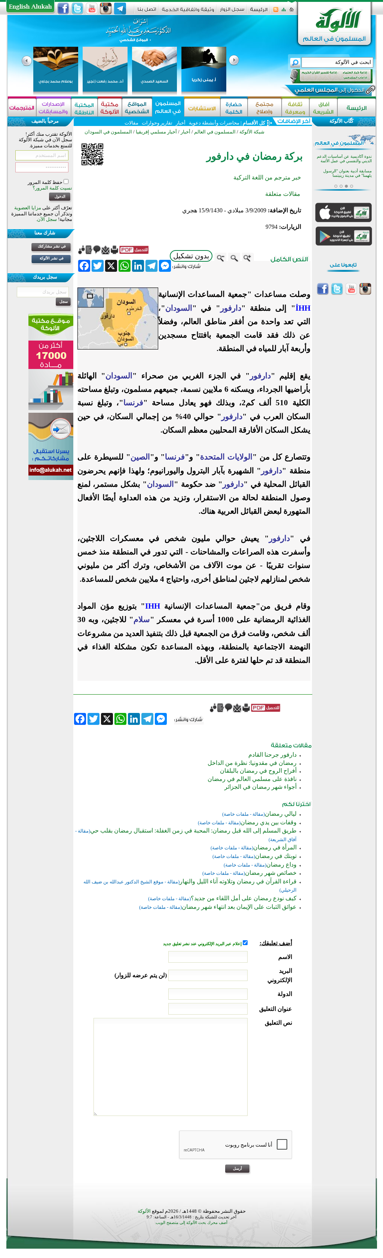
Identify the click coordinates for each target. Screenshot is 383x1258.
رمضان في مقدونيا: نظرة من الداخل (252, 763)
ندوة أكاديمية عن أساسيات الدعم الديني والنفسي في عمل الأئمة (344, 158)
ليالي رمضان (281, 814)
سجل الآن (47, 219)
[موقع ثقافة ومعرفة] (295, 107)
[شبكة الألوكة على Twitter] (77, 9)
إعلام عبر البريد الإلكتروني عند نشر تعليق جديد (203, 944)
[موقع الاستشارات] (202, 107)
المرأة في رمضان (275, 847)
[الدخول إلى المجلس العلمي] (329, 91)
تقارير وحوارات (157, 123)
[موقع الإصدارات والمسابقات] (53, 107)
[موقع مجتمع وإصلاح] (265, 107)
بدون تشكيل (191, 256)
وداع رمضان (281, 864)
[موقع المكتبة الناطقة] (84, 107)
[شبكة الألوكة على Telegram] (120, 9)
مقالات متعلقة (282, 194)
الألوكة (144, 1211)
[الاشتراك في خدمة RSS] (276, 12)
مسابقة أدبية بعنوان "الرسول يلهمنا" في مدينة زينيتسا (347, 173)
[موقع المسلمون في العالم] (168, 107)
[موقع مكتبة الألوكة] (110, 107)
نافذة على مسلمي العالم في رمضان (252, 779)
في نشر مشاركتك (52, 246)
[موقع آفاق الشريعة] (323, 107)
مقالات (131, 123)
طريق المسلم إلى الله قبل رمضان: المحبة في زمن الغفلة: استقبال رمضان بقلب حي (193, 830)
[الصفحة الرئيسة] (291, 12)
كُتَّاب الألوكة (341, 121)
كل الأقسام (254, 123)
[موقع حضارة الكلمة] (234, 107)
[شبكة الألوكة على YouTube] (92, 9)
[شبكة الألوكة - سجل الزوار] (232, 12)
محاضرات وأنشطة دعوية (213, 123)
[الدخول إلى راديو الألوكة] (325, 76)
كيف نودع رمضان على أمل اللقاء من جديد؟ (244, 898)
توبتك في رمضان (276, 856)
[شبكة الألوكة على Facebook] (63, 9)
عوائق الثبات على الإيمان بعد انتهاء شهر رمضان (239, 907)
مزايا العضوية (27, 207)
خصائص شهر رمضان (271, 873)
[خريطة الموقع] (284, 12)
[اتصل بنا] (146, 12)
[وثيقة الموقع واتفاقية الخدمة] (187, 12)
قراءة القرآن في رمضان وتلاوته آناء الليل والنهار (238, 881)
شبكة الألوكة (251, 132)
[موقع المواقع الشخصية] (137, 107)
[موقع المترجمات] (22, 107)
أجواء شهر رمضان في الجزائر (260, 787)
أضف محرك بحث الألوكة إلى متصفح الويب (191, 1223)
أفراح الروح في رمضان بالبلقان (258, 771)
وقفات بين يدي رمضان (268, 822)
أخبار (181, 123)
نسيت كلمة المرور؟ (52, 188)
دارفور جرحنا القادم (272, 754)
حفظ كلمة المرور (46, 182)
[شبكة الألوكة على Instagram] (106, 9)
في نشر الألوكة (52, 258)
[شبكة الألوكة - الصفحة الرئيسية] (259, 12)
